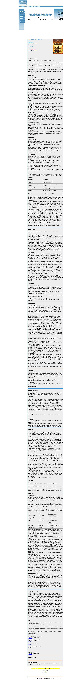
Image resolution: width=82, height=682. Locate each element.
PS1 (62, 10)
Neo (55, 17)
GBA (61, 14)
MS (61, 16)
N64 (62, 12)
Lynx (62, 19)
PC (61, 9)
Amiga (62, 17)
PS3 (59, 10)
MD (60, 16)
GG (62, 16)
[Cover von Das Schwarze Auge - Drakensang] (57, 46)
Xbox (62, 11)
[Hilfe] (45, 671)
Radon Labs (33, 49)
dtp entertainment (33, 50)
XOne (59, 11)
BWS (59, 17)
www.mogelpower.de (41, 677)
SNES (60, 15)
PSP (62, 13)
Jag (60, 19)
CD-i (60, 17)
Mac (62, 9)
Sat (58, 16)
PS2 (61, 10)
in (40, 19)
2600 (59, 19)
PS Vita (61, 13)
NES (62, 15)
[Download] (30, 638)
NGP (57, 17)
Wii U (58, 12)
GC (61, 12)
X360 (60, 11)
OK (51, 19)
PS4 (58, 10)
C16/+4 (62, 18)
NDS (59, 14)
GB (62, 14)
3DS (58, 14)
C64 (60, 18)
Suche (29, 19)
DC (57, 16)
